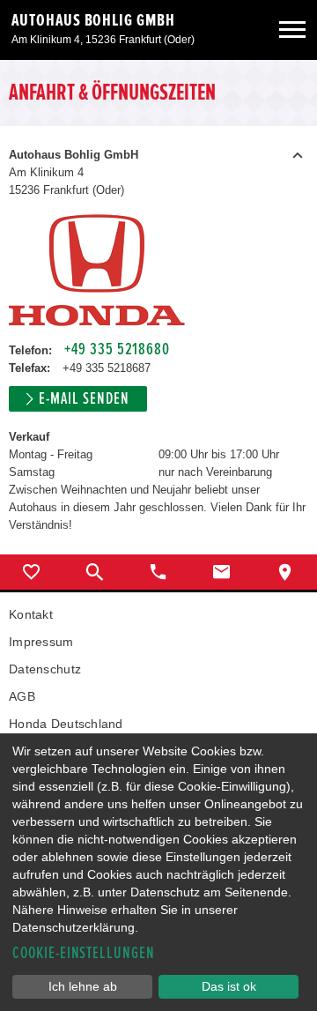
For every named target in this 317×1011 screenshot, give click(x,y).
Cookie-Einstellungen (83, 953)
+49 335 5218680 (117, 349)
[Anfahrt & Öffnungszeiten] (285, 572)
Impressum (41, 642)
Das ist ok (229, 986)
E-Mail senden (84, 398)
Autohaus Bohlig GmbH (93, 20)
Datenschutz (45, 669)
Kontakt (31, 614)
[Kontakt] (222, 572)
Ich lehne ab (82, 986)
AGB (22, 696)
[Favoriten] (31, 572)
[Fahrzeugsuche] (95, 572)
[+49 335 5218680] (158, 572)
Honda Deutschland (66, 724)
